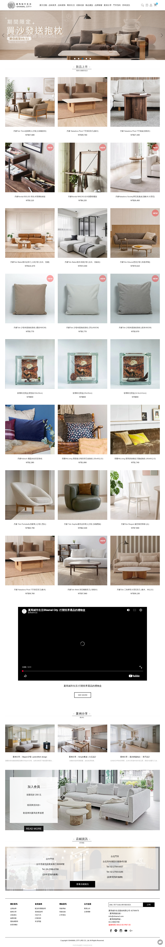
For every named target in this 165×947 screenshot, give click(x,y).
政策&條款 (14, 925)
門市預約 (117, 5)
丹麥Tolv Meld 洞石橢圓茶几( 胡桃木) (82, 590)
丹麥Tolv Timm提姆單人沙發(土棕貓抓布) (29, 131)
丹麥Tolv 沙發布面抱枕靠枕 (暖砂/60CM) (30, 328)
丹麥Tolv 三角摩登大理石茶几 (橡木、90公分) (135, 590)
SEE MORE (82, 695)
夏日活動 (43, 5)
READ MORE (34, 828)
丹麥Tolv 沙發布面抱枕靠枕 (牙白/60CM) (82, 328)
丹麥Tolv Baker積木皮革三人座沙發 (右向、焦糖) (30, 262)
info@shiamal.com (116, 916)
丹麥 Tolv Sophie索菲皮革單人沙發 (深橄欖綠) (82, 524)
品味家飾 (61, 5)
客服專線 (62, 908)
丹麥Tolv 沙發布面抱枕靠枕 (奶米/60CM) (135, 328)
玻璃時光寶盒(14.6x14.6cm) (135, 393)
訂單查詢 (62, 915)
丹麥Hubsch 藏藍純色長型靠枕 (30, 459)
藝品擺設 (89, 5)
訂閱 (149, 905)
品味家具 (52, 5)
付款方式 (38, 915)
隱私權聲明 (14, 921)
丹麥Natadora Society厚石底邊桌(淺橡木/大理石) (135, 196)
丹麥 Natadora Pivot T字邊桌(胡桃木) (135, 131)
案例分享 (108, 5)
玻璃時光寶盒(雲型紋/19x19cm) (30, 393)
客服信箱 (62, 912)
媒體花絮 (13, 918)
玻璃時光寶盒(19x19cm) (82, 393)
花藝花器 (80, 5)
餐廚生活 (71, 5)
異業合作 (87, 908)
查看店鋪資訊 (82, 884)
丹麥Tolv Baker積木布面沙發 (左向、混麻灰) (82, 262)
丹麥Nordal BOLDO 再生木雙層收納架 (30, 196)
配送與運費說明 (40, 908)
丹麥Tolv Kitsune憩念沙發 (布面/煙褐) (135, 262)
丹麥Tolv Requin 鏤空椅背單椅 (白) (135, 524)
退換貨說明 (39, 912)
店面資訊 (13, 915)
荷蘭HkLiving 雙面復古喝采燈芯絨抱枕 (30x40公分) (82, 459)
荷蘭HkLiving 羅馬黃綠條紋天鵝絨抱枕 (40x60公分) (135, 459)
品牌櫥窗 (98, 5)
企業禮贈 (87, 912)
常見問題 (38, 921)
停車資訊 (126, 5)
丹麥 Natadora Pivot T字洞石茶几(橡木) (82, 131)
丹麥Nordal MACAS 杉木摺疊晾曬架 (82, 196)
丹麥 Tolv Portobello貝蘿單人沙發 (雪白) (30, 524)
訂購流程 (38, 918)
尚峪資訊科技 (87, 945)
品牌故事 (13, 908)
